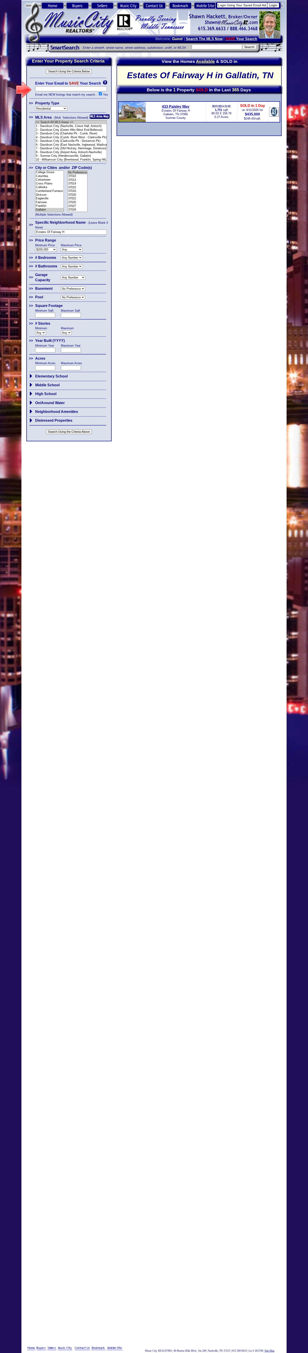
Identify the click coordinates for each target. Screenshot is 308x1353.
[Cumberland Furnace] (49, 191)
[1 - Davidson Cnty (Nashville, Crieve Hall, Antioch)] (71, 126)
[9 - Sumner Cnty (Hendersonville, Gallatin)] (71, 156)
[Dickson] (49, 195)
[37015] (77, 187)
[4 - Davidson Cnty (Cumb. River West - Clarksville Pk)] (71, 137)
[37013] (77, 180)
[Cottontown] (49, 180)
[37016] (77, 191)
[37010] (77, 176)
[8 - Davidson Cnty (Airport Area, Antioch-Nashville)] (71, 152)
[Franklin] (49, 206)
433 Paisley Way (175, 106)
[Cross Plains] (49, 184)
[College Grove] (49, 172)
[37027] (77, 206)
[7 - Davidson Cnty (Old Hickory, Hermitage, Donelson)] (71, 148)
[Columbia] (49, 176)
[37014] (77, 184)
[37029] (77, 210)
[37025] (77, 202)
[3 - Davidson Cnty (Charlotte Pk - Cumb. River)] (71, 134)
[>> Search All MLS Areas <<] (71, 122)
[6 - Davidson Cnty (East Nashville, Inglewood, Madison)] (71, 145)
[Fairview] (49, 202)
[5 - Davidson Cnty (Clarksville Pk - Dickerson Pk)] (71, 141)
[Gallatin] (49, 210)
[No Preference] (77, 173)
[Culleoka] (49, 187)
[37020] (77, 195)
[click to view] (31, 376)
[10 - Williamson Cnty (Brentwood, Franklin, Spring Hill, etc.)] (71, 160)
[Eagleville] (49, 198)
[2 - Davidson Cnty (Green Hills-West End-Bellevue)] (71, 130)
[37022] (77, 198)
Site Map (269, 1350)
